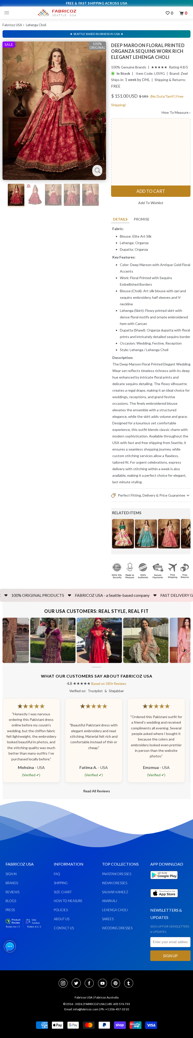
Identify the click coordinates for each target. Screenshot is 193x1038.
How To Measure (176, 112)
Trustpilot (95, 691)
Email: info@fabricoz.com (81, 1009)
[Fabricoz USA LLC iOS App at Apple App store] (164, 900)
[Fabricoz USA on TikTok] (129, 983)
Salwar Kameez (115, 892)
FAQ (57, 874)
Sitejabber (116, 691)
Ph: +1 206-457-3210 (115, 1009)
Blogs (11, 901)
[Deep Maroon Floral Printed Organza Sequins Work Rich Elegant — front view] (54, 111)
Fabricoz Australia (106, 997)
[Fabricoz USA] (57, 13)
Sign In (11, 874)
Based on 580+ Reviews (108, 684)
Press (10, 910)
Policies (61, 910)
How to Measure (68, 901)
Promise (142, 219)
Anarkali (109, 901)
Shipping (61, 883)
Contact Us (64, 928)
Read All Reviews (96, 791)
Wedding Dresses (117, 928)
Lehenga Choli (36, 25)
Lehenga (136, 350)
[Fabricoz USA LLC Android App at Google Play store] (165, 882)
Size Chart (63, 892)
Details (120, 219)
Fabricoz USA (12, 25)
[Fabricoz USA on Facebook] (90, 983)
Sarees (108, 919)
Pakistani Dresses (116, 874)
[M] (8, 13)
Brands (12, 883)
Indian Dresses (114, 883)
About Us (61, 919)
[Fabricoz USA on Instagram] (64, 983)
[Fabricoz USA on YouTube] (104, 983)
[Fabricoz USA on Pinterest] (117, 983)
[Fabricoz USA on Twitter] (77, 983)
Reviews (12, 892)
